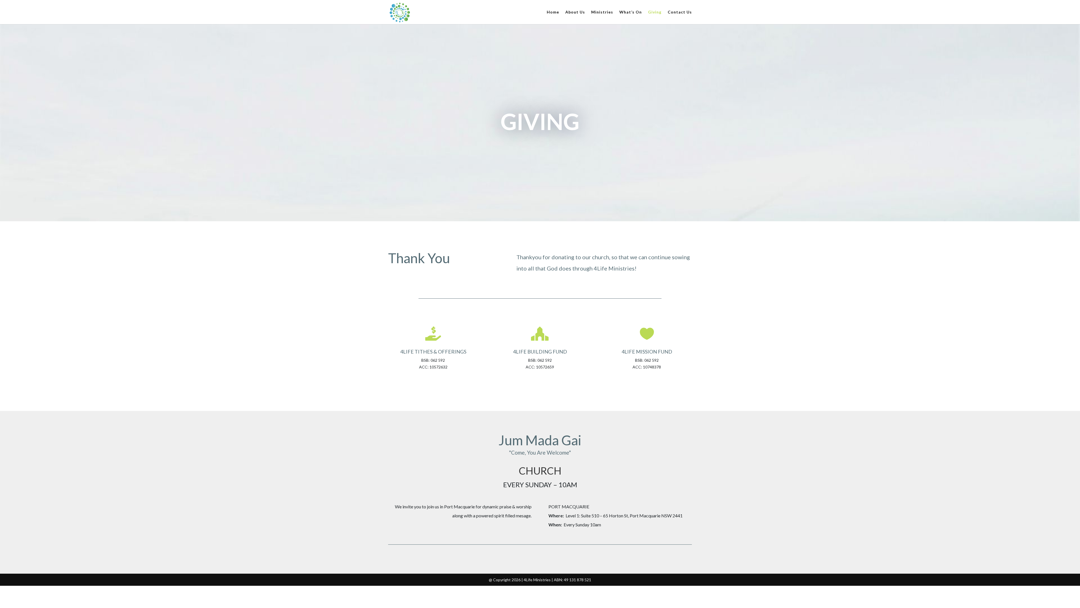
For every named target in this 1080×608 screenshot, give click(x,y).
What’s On (630, 12)
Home (553, 12)
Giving (655, 12)
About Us (575, 12)
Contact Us (680, 12)
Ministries (602, 12)
